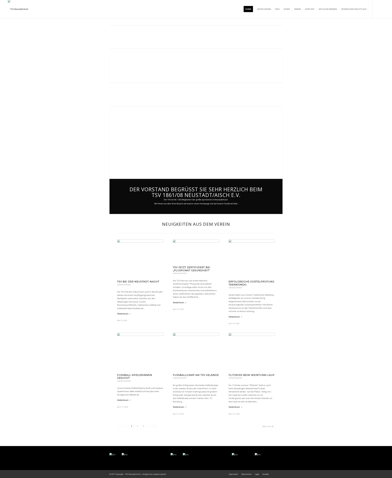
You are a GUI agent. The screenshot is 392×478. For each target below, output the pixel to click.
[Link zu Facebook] (377, 9)
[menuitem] (249, 9)
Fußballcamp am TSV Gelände (196, 375)
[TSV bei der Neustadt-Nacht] (140, 258)
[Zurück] (112, 142)
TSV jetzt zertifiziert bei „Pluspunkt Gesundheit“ (191, 269)
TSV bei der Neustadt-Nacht (138, 281)
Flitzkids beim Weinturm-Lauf (252, 375)
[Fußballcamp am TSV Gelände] (196, 351)
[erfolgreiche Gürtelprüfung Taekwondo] (252, 258)
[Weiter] (280, 142)
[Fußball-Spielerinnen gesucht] (140, 351)
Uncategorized (124, 285)
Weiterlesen (122, 313)
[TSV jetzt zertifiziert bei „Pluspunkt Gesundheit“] (196, 251)
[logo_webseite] (18, 9)
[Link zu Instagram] (382, 9)
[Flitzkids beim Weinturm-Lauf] (252, 351)
